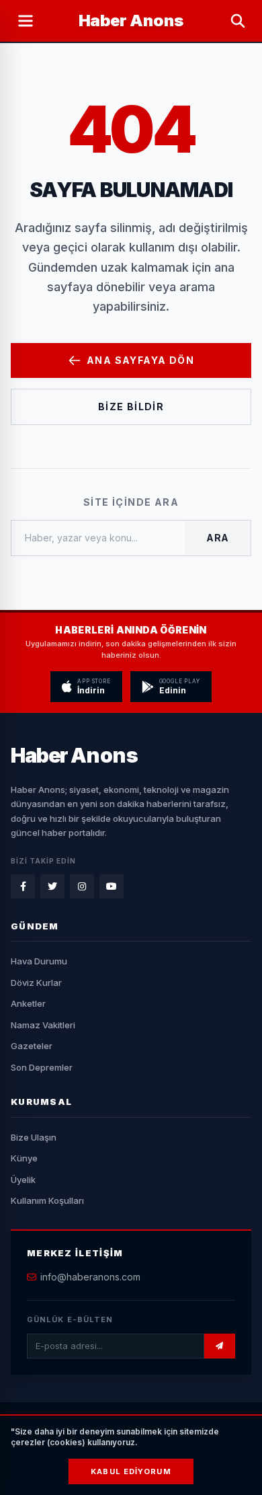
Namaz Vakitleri (43, 1025)
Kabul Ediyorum (131, 1471)
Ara (217, 537)
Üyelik (23, 1179)
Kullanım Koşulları (47, 1200)
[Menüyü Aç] (25, 21)
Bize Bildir (131, 406)
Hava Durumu (39, 961)
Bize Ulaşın (33, 1137)
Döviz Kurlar (36, 982)
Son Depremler (42, 1067)
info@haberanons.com (90, 1276)
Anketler (28, 1003)
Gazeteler (31, 1045)
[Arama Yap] (237, 20)
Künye (24, 1158)
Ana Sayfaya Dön (140, 360)
